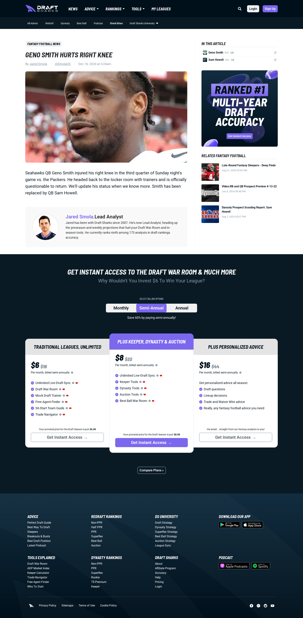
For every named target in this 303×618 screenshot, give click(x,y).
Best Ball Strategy (166, 536)
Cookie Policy (108, 605)
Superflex (97, 536)
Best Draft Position (39, 541)
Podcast (98, 23)
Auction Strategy (165, 541)
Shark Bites (116, 23)
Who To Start (35, 586)
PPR (93, 531)
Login (253, 9)
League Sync (163, 545)
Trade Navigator (37, 577)
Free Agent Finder (38, 582)
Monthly (121, 308)
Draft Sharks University (142, 23)
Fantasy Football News (43, 44)
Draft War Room (37, 563)
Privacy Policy (47, 605)
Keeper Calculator (38, 572)
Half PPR (96, 527)
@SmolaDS (63, 64)
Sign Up (270, 9)
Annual (181, 308)
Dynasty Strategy (165, 527)
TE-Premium (98, 582)
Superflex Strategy (166, 531)
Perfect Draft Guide (39, 522)
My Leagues (161, 9)
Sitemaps (67, 605)
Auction (96, 545)
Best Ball (81, 23)
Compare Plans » (152, 470)
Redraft (49, 23)
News (73, 9)
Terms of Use (87, 605)
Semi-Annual (151, 308)
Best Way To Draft (38, 527)
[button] (77, 383)
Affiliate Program (165, 568)
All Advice (32, 23)
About (158, 563)
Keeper (95, 586)
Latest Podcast (36, 545)
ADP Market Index (38, 568)
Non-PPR (96, 522)
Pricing (159, 582)
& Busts (45, 536)
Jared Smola (38, 64)
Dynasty (65, 23)
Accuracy (160, 572)
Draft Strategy (163, 522)
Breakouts (33, 536)
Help (158, 577)
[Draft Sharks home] (41, 9)
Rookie (95, 577)
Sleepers (32, 531)
